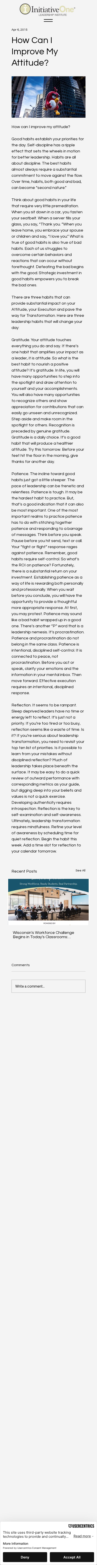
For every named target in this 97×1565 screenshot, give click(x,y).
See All (80, 870)
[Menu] (48, 20)
